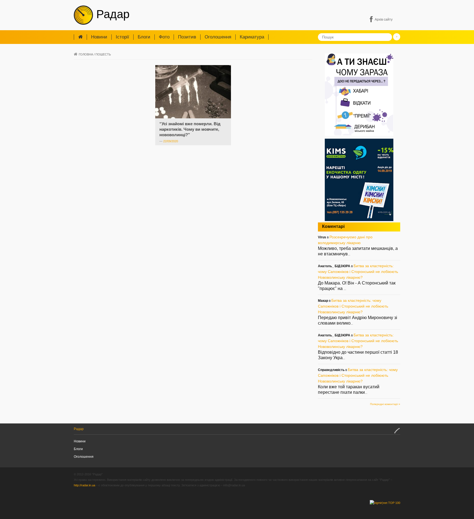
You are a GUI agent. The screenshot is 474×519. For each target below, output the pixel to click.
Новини (99, 37)
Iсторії (122, 37)
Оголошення (218, 37)
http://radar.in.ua (84, 485)
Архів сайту (384, 19)
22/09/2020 (170, 141)
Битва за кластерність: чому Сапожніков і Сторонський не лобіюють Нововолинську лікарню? (358, 272)
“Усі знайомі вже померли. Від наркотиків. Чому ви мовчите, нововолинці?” (190, 129)
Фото (164, 37)
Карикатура (252, 37)
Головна (86, 54)
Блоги (144, 37)
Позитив (187, 37)
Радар (111, 14)
